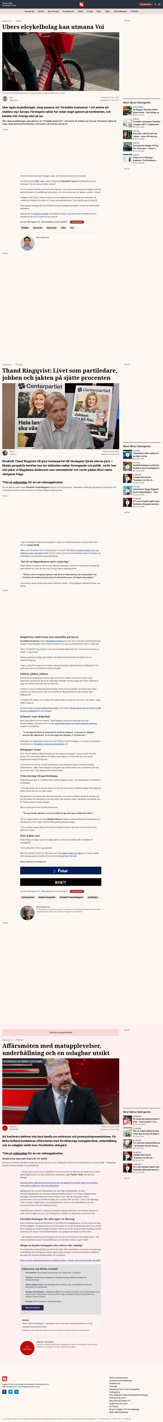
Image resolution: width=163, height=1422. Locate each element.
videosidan (20, 482)
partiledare (93, 897)
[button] (60, 870)
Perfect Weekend (120, 11)
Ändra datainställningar (118, 1412)
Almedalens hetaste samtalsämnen (49, 744)
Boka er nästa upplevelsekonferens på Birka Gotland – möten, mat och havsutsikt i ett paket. (60, 1260)
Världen (41, 11)
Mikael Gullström (43, 907)
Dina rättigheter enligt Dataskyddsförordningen (128, 1395)
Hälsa (107, 11)
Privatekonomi (68, 11)
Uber (63, 228)
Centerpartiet (28, 897)
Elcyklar (25, 228)
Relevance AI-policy (117, 1398)
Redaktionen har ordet (118, 1403)
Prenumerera (145, 4)
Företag (90, 11)
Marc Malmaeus (42, 237)
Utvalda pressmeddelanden (120, 1380)
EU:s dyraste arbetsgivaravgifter (44, 708)
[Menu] (159, 4)
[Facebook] (4, 1392)
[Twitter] (10, 1392)
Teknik (80, 11)
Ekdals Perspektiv (47, 897)
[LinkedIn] (16, 1392)
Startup (18, 21)
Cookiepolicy (114, 1392)
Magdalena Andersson (56, 641)
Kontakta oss (114, 1383)
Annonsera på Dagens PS (119, 1401)
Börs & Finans (53, 11)
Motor (99, 11)
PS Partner (20, 1040)
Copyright (113, 1386)
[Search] (155, 4)
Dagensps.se (7, 21)
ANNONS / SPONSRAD (45, 1342)
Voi (72, 228)
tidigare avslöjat (41, 214)
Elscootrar (52, 228)
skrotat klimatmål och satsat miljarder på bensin (76, 723)
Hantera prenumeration (118, 1378)
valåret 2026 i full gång (72, 853)
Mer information (32, 1308)
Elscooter (37, 228)
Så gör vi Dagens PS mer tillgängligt (124, 1409)
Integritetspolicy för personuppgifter (124, 1389)
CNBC (36, 181)
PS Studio (134, 11)
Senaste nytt (29, 11)
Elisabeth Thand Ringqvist (71, 897)
